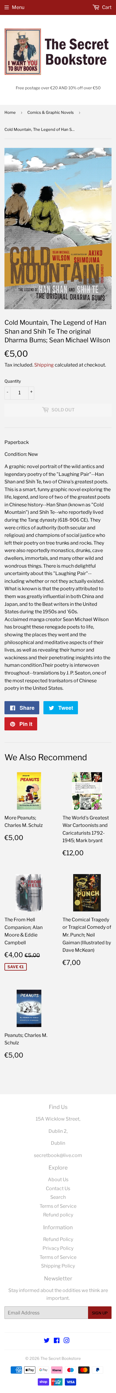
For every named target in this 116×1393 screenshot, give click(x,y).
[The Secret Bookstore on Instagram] (67, 1341)
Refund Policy (58, 1239)
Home (10, 112)
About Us (58, 1179)
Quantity (12, 381)
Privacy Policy (58, 1248)
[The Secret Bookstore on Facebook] (57, 1341)
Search (58, 1197)
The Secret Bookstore (60, 1358)
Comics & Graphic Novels (50, 112)
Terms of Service (58, 1206)
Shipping (44, 365)
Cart (106, 7)
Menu (18, 7)
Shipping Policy (58, 1266)
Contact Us (58, 1188)
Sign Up (100, 1313)
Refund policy (58, 1215)
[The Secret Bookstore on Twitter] (47, 1341)
